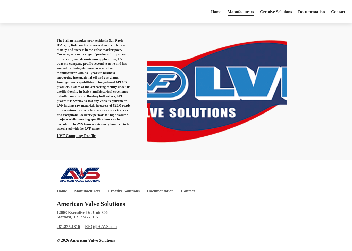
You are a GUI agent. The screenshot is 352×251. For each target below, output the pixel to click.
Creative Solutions (276, 12)
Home (216, 12)
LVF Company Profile (76, 136)
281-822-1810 (68, 226)
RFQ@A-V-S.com (101, 226)
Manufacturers (241, 12)
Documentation (311, 12)
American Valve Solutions (91, 203)
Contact (338, 12)
